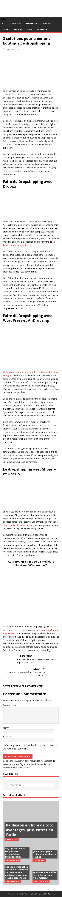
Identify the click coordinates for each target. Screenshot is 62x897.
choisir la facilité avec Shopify (19, 525)
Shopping (42, 29)
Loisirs (5, 29)
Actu (4, 23)
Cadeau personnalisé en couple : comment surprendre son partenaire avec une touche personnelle (16, 872)
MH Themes (49, 894)
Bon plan (17, 23)
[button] (3, 18)
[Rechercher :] (31, 785)
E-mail (6, 736)
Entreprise (31, 23)
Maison (18, 29)
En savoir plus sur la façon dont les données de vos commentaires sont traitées (29, 764)
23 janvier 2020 (12, 49)
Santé (29, 29)
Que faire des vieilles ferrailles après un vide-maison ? (44, 875)
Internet (46, 23)
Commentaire (9, 705)
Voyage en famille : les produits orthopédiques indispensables (15, 852)
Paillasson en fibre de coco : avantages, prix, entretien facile (30, 830)
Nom (5, 727)
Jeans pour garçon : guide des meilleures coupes (44, 854)
